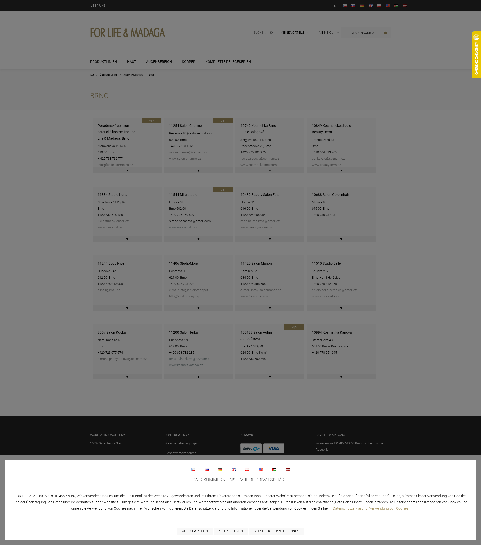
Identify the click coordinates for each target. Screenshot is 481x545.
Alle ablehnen (231, 531)
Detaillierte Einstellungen (276, 531)
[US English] (261, 470)
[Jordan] (274, 470)
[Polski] (247, 470)
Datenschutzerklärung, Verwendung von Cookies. (371, 508)
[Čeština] (193, 470)
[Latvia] (288, 470)
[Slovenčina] (207, 470)
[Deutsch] (220, 470)
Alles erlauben (195, 531)
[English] (234, 470)
